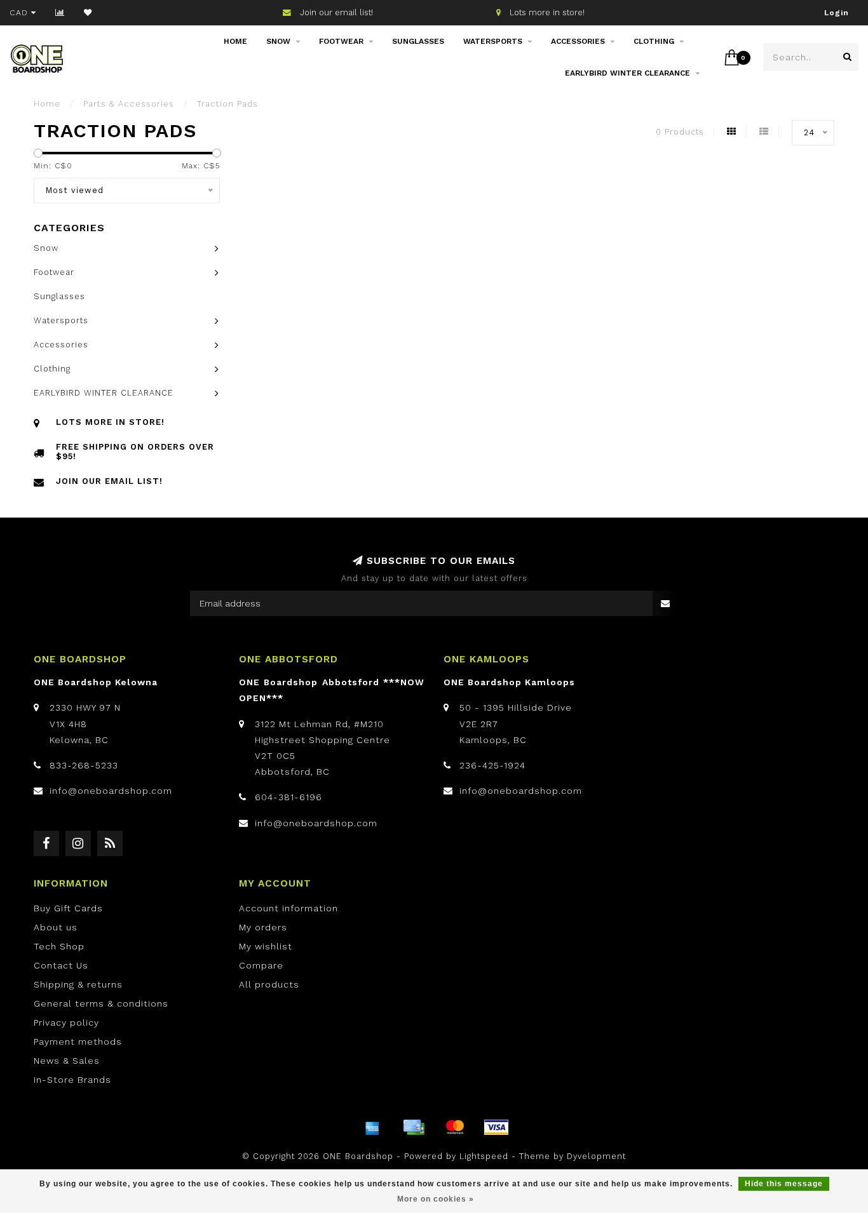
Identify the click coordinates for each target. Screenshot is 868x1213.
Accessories (578, 41)
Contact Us (61, 965)
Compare (261, 965)
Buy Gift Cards (68, 908)
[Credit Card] (414, 1127)
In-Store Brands (72, 1080)
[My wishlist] (88, 12)
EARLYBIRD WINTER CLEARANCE (627, 73)
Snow (278, 41)
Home (235, 41)
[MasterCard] (455, 1127)
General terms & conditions (101, 1003)
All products (269, 984)
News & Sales (67, 1061)
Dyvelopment (596, 1156)
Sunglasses (418, 41)
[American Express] (372, 1127)
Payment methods (78, 1041)
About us (56, 927)
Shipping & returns (78, 984)
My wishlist (265, 946)
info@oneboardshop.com (111, 791)
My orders (263, 927)
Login (836, 12)
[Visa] (496, 1127)
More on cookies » (435, 1199)
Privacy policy (66, 1022)
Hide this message (784, 1183)
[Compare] (60, 12)
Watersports (492, 41)
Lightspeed (483, 1156)
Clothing (654, 41)
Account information (288, 908)
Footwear (341, 41)
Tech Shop (59, 946)
